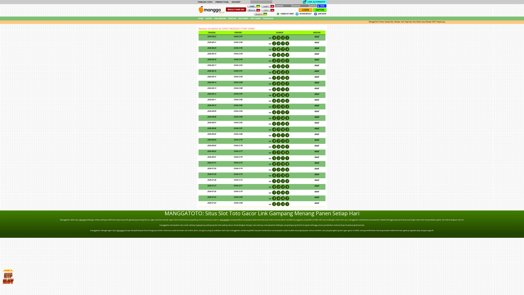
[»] (314, 2)
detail (316, 36)
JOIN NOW (322, 13)
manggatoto (225, 220)
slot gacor (121, 230)
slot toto (82, 220)
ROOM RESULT (305, 13)
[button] (236, 9)
